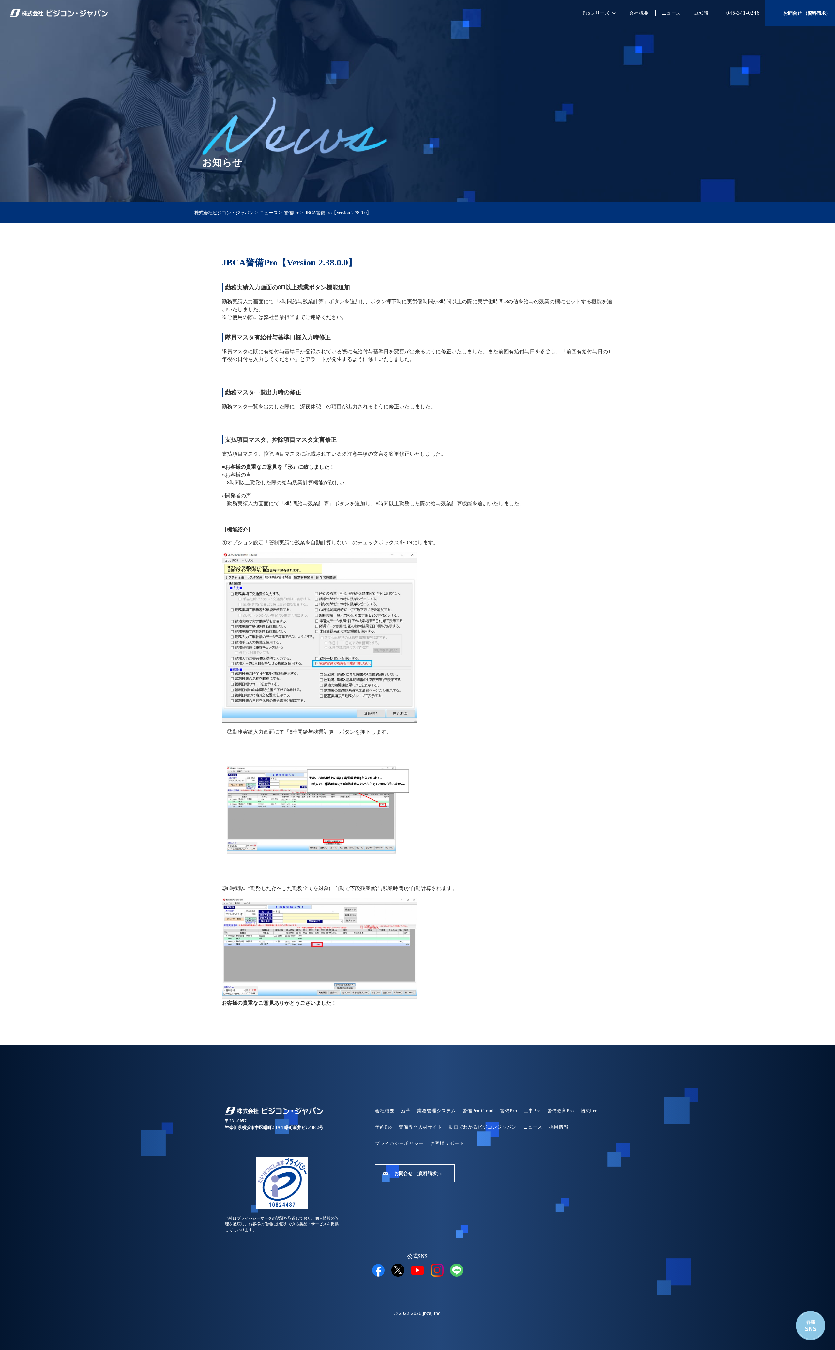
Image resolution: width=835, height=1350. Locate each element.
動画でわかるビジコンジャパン (483, 1127)
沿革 (406, 1110)
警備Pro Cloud (478, 1110)
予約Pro (383, 1127)
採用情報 (558, 1127)
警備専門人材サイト (420, 1127)
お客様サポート (447, 1143)
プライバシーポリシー (399, 1143)
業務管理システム (436, 1110)
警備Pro (508, 1110)
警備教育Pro (560, 1110)
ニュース (671, 13)
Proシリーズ (596, 13)
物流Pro (589, 1110)
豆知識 (701, 13)
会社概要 (638, 13)
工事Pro (532, 1110)
